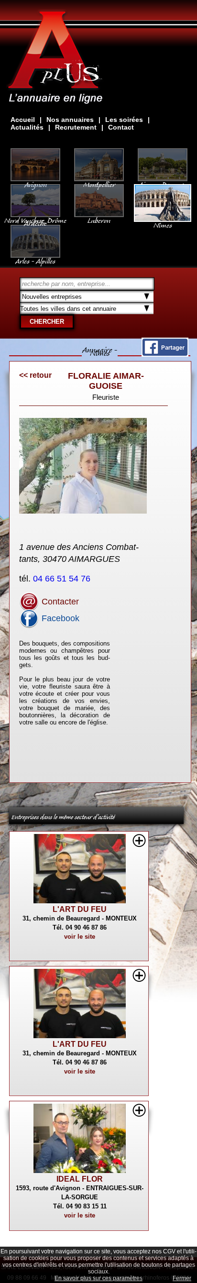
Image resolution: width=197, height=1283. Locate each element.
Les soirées (124, 119)
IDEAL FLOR (79, 1179)
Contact (121, 127)
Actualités (27, 127)
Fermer (182, 1278)
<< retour (35, 375)
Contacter (59, 601)
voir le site (79, 936)
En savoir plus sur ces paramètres (98, 1278)
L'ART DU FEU (80, 909)
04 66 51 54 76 (63, 578)
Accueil (23, 119)
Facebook (59, 618)
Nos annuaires (70, 119)
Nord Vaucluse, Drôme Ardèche (35, 220)
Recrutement (76, 127)
